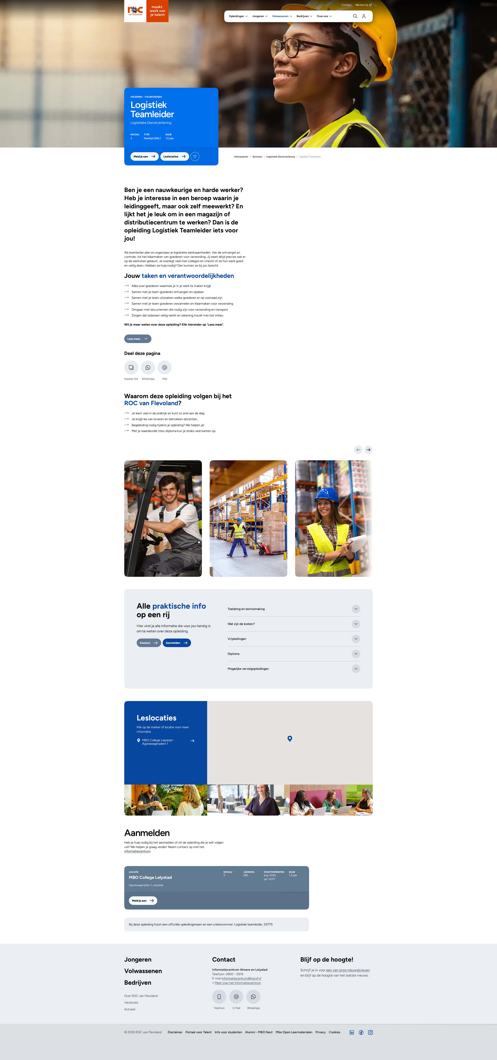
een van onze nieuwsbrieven (348, 970)
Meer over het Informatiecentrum (238, 983)
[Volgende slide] (368, 450)
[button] (289, 739)
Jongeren (137, 959)
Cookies (334, 1032)
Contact (346, 5)
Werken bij (361, 5)
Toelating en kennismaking (246, 609)
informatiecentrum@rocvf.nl (241, 978)
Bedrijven (137, 982)
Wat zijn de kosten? (241, 624)
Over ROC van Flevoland (141, 996)
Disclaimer (175, 1032)
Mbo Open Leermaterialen (294, 1032)
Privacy (320, 1032)
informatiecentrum (137, 851)
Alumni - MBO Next (259, 1032)
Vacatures (131, 1002)
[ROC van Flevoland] (146, 11)
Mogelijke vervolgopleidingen (248, 669)
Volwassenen (143, 971)
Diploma (233, 654)
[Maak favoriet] (195, 156)
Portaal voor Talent (199, 1032)
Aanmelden (173, 643)
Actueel (129, 1009)
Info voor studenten (228, 1032)
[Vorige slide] (358, 450)
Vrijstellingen (237, 639)
